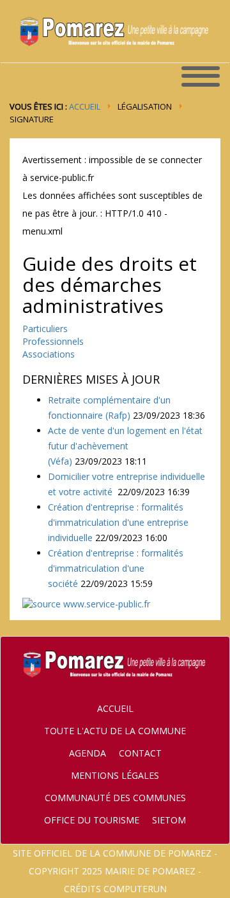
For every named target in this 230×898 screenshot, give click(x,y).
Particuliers (45, 328)
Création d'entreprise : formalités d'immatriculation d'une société (115, 568)
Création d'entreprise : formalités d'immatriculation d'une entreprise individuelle (118, 522)
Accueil (84, 106)
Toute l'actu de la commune (115, 731)
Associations (48, 354)
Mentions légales (115, 775)
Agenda (87, 753)
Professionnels (53, 341)
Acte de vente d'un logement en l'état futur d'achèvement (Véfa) (125, 445)
